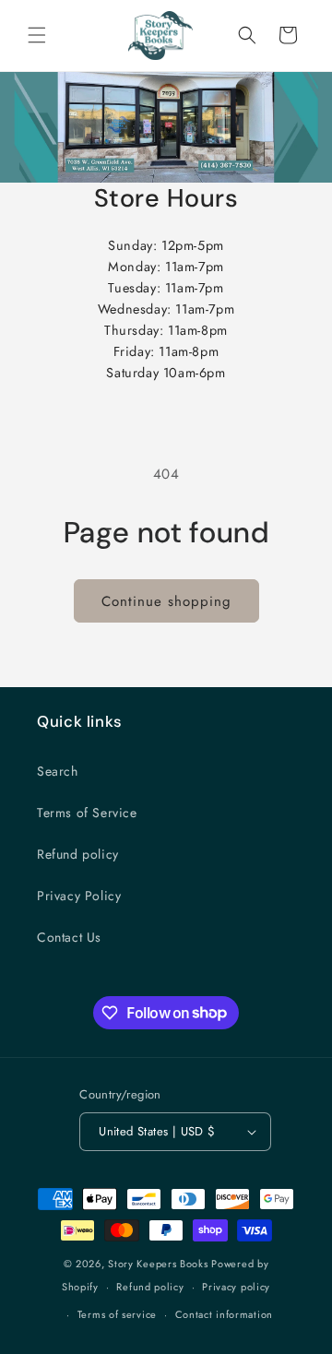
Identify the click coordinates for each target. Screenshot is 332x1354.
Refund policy (78, 854)
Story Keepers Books (158, 1263)
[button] (37, 35)
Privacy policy (236, 1286)
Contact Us (69, 937)
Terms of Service (87, 812)
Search (57, 771)
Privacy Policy (79, 895)
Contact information (224, 1314)
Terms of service (117, 1314)
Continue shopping (166, 601)
